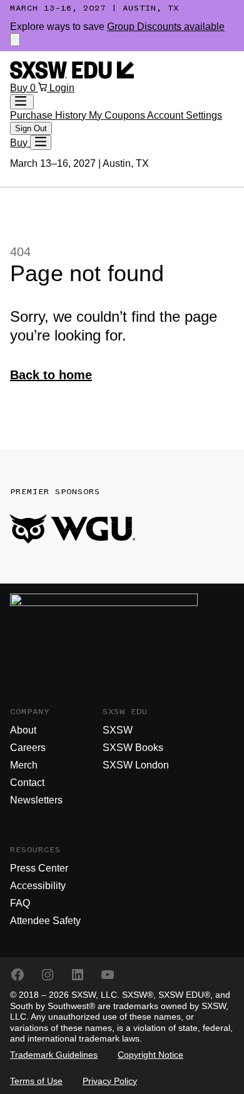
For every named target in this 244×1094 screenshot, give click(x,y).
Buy (20, 87)
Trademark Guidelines (54, 1055)
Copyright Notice (150, 1055)
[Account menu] (22, 101)
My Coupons (118, 115)
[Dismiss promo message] (15, 39)
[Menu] (40, 142)
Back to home (51, 375)
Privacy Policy (110, 1081)
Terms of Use (36, 1081)
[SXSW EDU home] (72, 75)
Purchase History (49, 115)
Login (61, 87)
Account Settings (184, 115)
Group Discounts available (166, 26)
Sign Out (31, 128)
